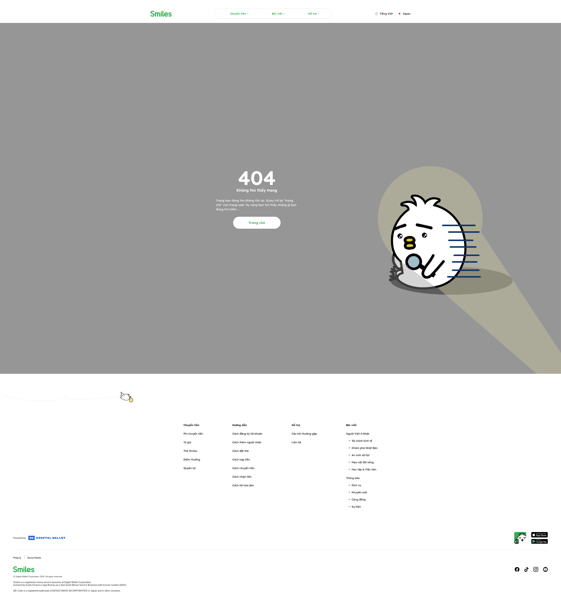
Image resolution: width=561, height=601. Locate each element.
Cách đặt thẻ (240, 451)
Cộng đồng (359, 499)
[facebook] (517, 569)
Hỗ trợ (312, 13)
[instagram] (535, 569)
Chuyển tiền (238, 13)
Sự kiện (356, 506)
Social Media (34, 557)
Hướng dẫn (239, 425)
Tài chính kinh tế (362, 441)
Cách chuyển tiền (243, 468)
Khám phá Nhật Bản (365, 448)
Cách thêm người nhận (246, 442)
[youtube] (545, 569)
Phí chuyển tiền (193, 433)
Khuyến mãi (359, 492)
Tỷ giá (187, 442)
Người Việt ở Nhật (357, 433)
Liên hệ (296, 442)
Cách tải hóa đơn (243, 485)
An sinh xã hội (360, 455)
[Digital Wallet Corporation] (46, 538)
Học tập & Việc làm (364, 469)
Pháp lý (17, 557)
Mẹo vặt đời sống (363, 462)
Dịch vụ (356, 485)
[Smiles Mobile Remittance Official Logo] (161, 14)
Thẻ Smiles (190, 451)
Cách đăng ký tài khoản (247, 433)
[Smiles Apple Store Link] (539, 535)
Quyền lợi (189, 468)
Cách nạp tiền (241, 459)
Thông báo (353, 478)
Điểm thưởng (191, 459)
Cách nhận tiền (242, 476)
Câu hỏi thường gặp (304, 433)
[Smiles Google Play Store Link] (539, 541)
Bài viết (277, 13)
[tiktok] (526, 569)
